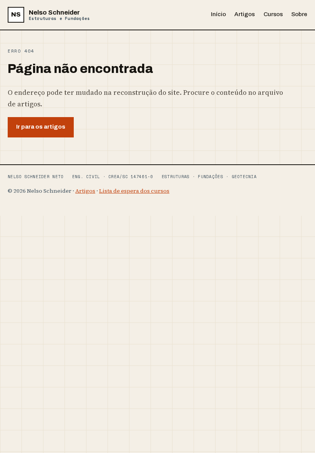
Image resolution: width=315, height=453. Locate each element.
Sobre (299, 14)
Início (218, 14)
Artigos (244, 14)
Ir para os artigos (40, 127)
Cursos (273, 14)
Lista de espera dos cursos (134, 191)
